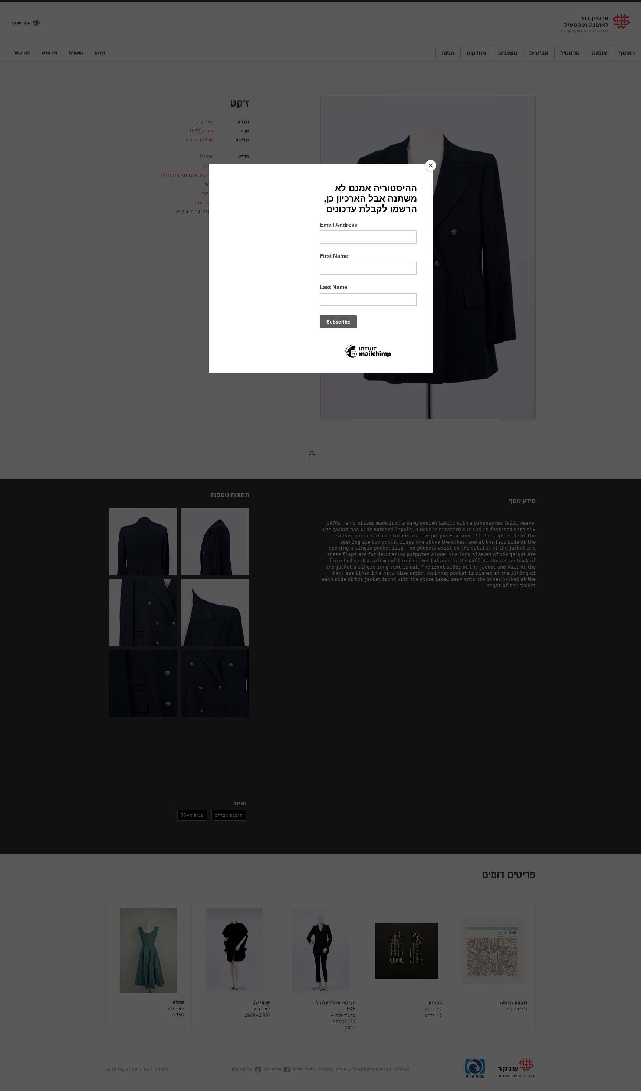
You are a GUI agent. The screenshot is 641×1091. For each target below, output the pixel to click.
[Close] (430, 165)
